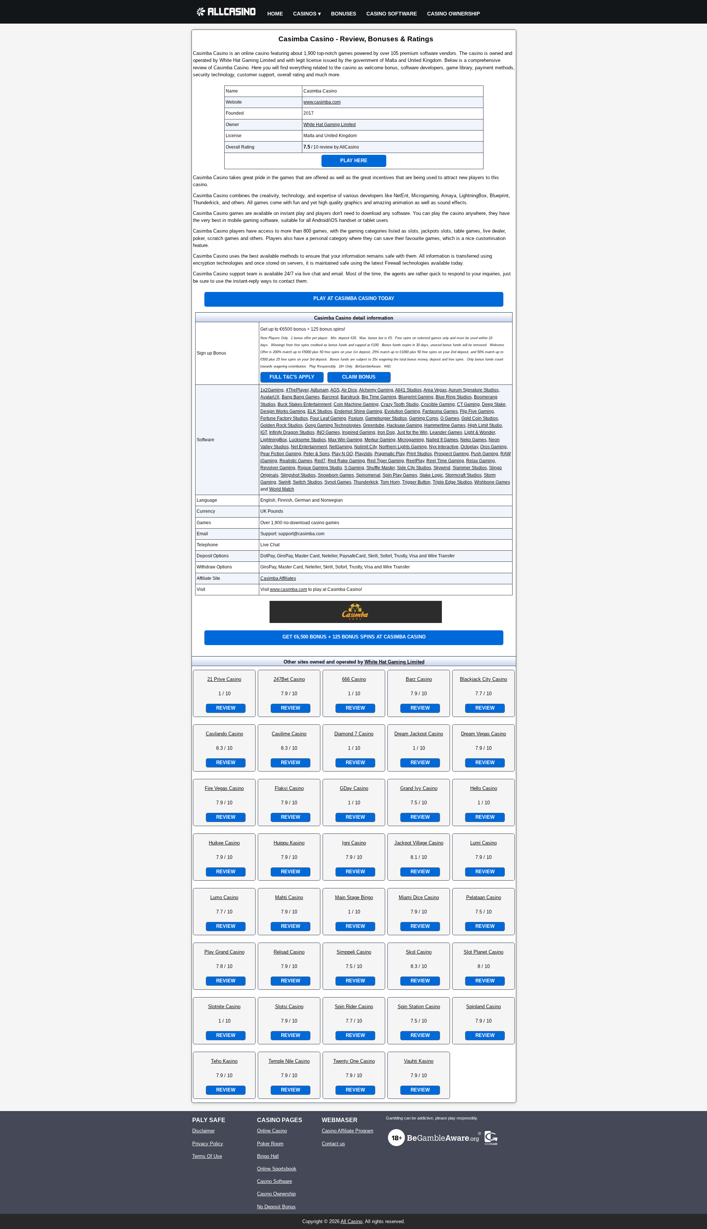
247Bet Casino (289, 679)
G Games (449, 418)
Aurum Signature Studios (474, 390)
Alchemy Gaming (376, 390)
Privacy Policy (207, 1143)
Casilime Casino (289, 734)
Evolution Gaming (402, 411)
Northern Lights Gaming (403, 446)
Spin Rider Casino (354, 1006)
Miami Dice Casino (419, 897)
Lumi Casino (483, 843)
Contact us (333, 1143)
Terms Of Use (207, 1156)
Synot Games (337, 482)
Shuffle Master (380, 467)
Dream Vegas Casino (483, 734)
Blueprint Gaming (415, 397)
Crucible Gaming (438, 404)
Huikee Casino (224, 843)
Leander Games (446, 432)
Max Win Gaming (345, 439)
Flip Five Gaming (477, 411)
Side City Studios (414, 467)
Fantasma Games (440, 411)
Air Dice (349, 390)
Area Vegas (435, 390)
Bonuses (343, 14)
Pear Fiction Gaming (280, 453)
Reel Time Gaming (445, 460)
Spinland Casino (483, 1006)
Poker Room (270, 1143)
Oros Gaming (493, 446)
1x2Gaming (272, 390)
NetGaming (340, 446)
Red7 (320, 460)
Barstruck (350, 397)
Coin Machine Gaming (356, 404)
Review (225, 708)
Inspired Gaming (358, 432)
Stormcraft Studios (463, 475)
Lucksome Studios (307, 439)
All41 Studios (408, 390)
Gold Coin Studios (479, 418)
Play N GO (342, 453)
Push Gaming (484, 453)
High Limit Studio (485, 425)
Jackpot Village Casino (418, 843)
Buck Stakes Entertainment (304, 404)
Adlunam (319, 390)
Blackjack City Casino (483, 679)
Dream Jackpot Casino (418, 734)
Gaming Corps (423, 418)
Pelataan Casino (483, 897)
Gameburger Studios (386, 418)
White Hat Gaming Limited (329, 124)
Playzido (363, 453)
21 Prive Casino (224, 679)
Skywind (441, 467)
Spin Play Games (400, 475)
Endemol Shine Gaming (358, 411)
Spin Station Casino (419, 1006)
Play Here (353, 160)
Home (275, 14)
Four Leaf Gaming (328, 418)
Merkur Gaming (380, 439)
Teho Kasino (224, 1061)
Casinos (304, 14)
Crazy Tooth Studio (400, 404)
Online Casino (272, 1131)
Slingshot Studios (298, 475)
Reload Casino (289, 952)
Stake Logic (431, 475)
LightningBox (273, 439)
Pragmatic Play (389, 453)
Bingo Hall (268, 1156)
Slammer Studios (470, 467)
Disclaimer (203, 1131)
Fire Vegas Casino (224, 788)
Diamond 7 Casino (353, 734)
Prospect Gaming (451, 453)
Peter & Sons (316, 453)
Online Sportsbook (276, 1168)
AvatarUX (269, 397)
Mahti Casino (289, 897)
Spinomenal (368, 475)
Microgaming (411, 439)
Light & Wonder (479, 432)
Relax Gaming (480, 460)
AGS (335, 390)
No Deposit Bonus (276, 1206)
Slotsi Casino (289, 1006)
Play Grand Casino (224, 952)
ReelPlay (415, 460)
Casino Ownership (453, 14)
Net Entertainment (309, 446)
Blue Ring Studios (454, 397)
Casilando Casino (224, 734)
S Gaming (354, 467)
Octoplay (469, 446)
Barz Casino (419, 679)
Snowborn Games (336, 475)
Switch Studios (307, 482)
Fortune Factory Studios (284, 418)
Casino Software (391, 14)
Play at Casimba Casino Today (353, 298)
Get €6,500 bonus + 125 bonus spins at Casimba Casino (354, 637)
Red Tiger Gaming (385, 460)
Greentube (373, 425)
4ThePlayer (297, 390)
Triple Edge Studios (452, 482)
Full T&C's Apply (292, 377)
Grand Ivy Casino (418, 788)
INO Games (328, 432)
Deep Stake (494, 404)
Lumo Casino (224, 897)
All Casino (351, 1221)
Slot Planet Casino (483, 952)
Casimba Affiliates (278, 578)
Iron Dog (386, 432)
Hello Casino (483, 788)
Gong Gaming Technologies (333, 425)
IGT (263, 432)
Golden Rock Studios (281, 425)
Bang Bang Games (301, 397)
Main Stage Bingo (354, 897)
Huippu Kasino (289, 843)
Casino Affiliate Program (347, 1131)
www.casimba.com (322, 102)
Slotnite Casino (224, 1006)
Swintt (284, 482)
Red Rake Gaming (346, 460)
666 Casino (354, 679)
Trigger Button (416, 482)
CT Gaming (468, 404)
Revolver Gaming (277, 467)
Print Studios (419, 453)
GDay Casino (354, 788)
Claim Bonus (359, 377)
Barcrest (330, 397)
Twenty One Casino (354, 1061)
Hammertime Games (444, 425)
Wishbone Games (492, 482)
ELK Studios (319, 411)
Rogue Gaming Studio (320, 467)
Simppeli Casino (354, 952)
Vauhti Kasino (418, 1061)
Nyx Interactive (443, 446)
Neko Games (473, 439)
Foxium (355, 418)
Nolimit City (365, 446)
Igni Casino (354, 843)
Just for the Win (412, 432)
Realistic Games (295, 460)
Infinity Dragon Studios (291, 432)
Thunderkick (366, 482)
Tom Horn (390, 482)
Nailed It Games (442, 439)
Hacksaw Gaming (404, 425)
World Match (281, 489)
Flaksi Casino (289, 788)
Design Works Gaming (282, 411)
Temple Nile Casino (289, 1061)
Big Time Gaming (379, 397)
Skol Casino (419, 952)
